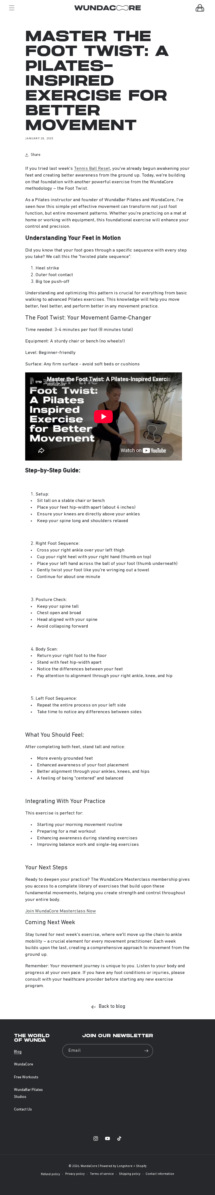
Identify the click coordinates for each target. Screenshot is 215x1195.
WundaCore (23, 1064)
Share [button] (35, 155)
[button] (12, 8)
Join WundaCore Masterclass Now (60, 911)
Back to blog (112, 1006)
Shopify (141, 1166)
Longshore (124, 1166)
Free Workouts (26, 1077)
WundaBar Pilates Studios (28, 1093)
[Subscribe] (146, 1051)
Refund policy (50, 1174)
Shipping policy (129, 1174)
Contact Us (23, 1109)
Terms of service (102, 1174)
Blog (18, 1052)
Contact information (160, 1174)
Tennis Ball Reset (92, 168)
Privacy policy (75, 1174)
